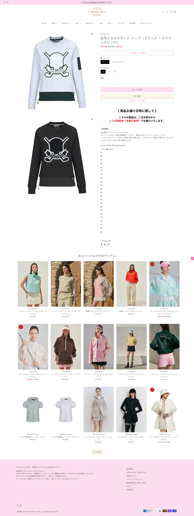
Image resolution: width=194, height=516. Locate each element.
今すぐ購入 (137, 96)
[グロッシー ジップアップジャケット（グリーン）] (164, 346)
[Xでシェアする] (105, 245)
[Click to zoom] (92, 34)
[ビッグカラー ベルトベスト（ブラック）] (131, 409)
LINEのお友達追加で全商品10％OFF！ (97, 2)
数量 (102, 78)
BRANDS (89, 23)
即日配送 (132, 23)
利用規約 (130, 490)
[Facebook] (5, 2)
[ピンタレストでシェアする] (108, 245)
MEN (77, 23)
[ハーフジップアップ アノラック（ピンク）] (99, 346)
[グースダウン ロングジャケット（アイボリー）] (164, 409)
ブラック (105, 62)
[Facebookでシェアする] (102, 245)
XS (103, 71)
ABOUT (54, 23)
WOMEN (65, 23)
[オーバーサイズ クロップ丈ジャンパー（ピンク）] (33, 346)
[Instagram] (7, 2)
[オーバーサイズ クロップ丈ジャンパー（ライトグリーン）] (164, 284)
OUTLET (121, 23)
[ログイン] (167, 12)
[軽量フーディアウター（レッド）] (131, 284)
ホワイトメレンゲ (118, 62)
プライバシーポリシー (135, 479)
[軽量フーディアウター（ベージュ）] (99, 284)
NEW (101, 23)
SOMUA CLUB (34, 512)
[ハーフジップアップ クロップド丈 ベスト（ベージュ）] (66, 284)
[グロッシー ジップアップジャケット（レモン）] (131, 346)
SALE (110, 23)
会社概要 (130, 469)
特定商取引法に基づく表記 (136, 483)
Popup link (106, 241)
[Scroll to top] (190, 512)
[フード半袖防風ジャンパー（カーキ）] (33, 409)
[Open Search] (163, 12)
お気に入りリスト (146, 23)
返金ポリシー (131, 476)
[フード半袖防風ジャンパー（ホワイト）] (66, 409)
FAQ (128, 486)
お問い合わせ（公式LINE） (137, 472)
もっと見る (97, 452)
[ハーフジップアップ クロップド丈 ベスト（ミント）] (33, 284)
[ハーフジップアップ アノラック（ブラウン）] (66, 346)
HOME (44, 23)
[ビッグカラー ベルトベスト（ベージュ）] (99, 409)
